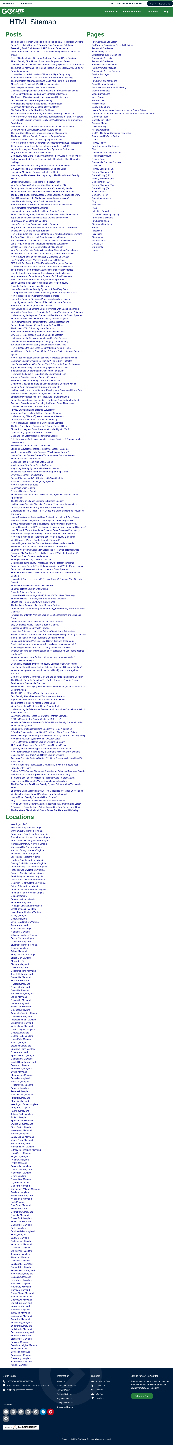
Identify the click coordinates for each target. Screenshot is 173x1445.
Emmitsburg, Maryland (21, 1322)
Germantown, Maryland (22, 1212)
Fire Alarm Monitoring (102, 224)
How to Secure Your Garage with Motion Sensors (34, 224)
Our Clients (152, 11)
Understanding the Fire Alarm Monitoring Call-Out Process (38, 338)
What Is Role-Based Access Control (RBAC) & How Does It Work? (42, 253)
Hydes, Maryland (19, 1163)
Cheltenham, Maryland (22, 1059)
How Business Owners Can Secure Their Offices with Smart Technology (45, 364)
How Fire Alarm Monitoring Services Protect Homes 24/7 (38, 332)
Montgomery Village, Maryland (25, 1189)
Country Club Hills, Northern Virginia (28, 863)
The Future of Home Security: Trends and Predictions (36, 380)
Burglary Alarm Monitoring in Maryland (29, 221)
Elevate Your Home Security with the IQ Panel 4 (33, 602)
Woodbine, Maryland (21, 902)
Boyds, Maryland (19, 1348)
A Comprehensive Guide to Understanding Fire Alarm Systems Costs (44, 292)
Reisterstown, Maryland (22, 1085)
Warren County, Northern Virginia (26, 831)
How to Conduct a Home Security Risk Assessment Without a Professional (46, 143)
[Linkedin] (43, 1412)
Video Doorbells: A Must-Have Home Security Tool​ (35, 706)
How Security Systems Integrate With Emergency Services (39, 94)
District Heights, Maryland (23, 1029)
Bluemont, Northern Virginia (24, 945)
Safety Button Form (101, 107)
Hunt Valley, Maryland (21, 1169)
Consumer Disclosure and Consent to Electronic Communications (123, 113)
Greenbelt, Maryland (20, 1010)
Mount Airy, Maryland (21, 1287)
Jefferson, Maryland (20, 1309)
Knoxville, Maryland (20, 1306)
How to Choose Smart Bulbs (24, 485)
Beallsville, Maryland (21, 1221)
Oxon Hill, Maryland (20, 987)
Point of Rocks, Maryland (23, 1270)
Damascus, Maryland (21, 1277)
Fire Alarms (97, 237)
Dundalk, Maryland (20, 1215)
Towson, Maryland (19, 1042)
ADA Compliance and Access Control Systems (33, 87)
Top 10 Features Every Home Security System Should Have (39, 367)
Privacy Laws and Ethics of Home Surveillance (33, 410)
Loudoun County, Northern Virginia (27, 860)
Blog (166, 11)
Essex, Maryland (19, 1208)
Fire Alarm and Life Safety (104, 42)
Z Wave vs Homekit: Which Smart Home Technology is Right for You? (44, 524)
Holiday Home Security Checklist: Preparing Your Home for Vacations (44, 504)
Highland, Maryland (20, 932)
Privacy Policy (99, 143)
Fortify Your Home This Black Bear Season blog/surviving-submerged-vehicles (48, 634)
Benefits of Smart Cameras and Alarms (29, 556)
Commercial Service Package (106, 71)
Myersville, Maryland (21, 1283)
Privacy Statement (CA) (103, 185)
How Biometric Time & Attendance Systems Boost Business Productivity (45, 530)
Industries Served (132, 11)
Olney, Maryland (18, 1176)
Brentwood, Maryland (21, 1065)
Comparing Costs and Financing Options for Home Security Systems (43, 384)
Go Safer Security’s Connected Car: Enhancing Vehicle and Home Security (47, 677)
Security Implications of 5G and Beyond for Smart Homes (38, 325)
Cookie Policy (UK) (101, 175)
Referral (96, 78)
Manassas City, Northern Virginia (26, 847)
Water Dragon (98, 97)
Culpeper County (19, 896)
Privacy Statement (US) (103, 169)
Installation (97, 234)
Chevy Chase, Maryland (22, 1293)
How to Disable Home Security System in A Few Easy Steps (39, 289)
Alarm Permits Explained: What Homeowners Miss (35, 84)
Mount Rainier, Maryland (22, 994)
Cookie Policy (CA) (101, 188)
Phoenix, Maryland (20, 1101)
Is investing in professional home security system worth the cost (41, 647)
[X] (20, 1412)
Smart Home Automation (103, 84)
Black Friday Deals (101, 51)
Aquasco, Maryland (20, 1088)
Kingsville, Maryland (20, 1156)
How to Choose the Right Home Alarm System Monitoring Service (42, 520)
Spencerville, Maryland (22, 1121)
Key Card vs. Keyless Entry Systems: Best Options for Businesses (42, 149)
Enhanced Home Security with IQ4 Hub (29, 589)
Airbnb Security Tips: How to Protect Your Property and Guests (40, 61)
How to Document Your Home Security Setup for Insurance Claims (42, 126)
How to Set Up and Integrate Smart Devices (31, 305)
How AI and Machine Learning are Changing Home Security (39, 341)
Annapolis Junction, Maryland (25, 1013)
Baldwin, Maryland (20, 1238)
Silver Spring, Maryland (22, 1127)
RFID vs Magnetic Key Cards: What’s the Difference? (36, 719)
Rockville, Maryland (20, 1143)
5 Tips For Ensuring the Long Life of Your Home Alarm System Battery (44, 732)
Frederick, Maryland (20, 1319)
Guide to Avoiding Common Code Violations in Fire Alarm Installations (44, 91)
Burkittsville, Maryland (21, 1329)
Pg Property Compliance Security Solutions (112, 45)
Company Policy (100, 195)
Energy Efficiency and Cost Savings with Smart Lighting (37, 478)
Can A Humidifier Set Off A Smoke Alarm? (30, 406)
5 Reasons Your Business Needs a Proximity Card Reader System (42, 778)
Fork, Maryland (18, 1202)
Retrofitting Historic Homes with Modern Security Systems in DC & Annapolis (47, 64)
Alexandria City (18, 961)
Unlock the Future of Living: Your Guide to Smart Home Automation (43, 631)
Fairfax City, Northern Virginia (25, 886)
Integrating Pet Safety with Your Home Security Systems (37, 638)
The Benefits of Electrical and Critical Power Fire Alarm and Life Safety (44, 810)
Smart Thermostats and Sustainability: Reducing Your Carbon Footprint (45, 400)
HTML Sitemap (99, 191)
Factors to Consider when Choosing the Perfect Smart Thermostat (42, 403)
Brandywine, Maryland (21, 1068)
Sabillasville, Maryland (22, 1264)
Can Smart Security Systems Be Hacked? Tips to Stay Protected (41, 361)
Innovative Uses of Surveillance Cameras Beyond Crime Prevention (43, 240)
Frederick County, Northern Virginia (28, 870)
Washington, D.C (19, 824)
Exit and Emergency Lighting (105, 214)
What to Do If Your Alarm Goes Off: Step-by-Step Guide (37, 247)
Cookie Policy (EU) (101, 182)
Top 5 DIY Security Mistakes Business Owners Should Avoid (40, 218)
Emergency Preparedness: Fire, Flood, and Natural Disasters (40, 397)
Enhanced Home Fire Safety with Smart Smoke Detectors (38, 599)
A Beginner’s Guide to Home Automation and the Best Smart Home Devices (47, 807)
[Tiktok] (35, 1412)
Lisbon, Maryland (19, 919)
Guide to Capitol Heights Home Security (30, 286)
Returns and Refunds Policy (105, 136)
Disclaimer (97, 165)
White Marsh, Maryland (22, 1026)
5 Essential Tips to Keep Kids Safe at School (32, 462)
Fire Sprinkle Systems (102, 218)
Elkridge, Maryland (20, 964)
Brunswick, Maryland (21, 1335)
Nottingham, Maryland (21, 1130)
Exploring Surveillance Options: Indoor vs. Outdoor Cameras (40, 449)
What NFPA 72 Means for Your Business (30, 231)
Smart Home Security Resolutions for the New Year (35, 182)
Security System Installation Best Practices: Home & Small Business (43, 191)
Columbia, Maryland (20, 990)
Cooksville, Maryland (21, 977)
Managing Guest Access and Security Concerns (33, 377)
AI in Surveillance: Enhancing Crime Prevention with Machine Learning (45, 309)
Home (95, 250)
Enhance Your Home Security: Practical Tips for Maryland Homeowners (45, 550)
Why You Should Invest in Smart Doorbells (31, 152)
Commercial (26, 3)
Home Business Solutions (104, 64)
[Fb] (6, 1412)
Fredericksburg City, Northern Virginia (29, 867)
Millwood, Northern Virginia (24, 935)
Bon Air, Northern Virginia (23, 899)
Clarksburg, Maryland (21, 1358)
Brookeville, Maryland (21, 1339)
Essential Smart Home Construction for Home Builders (37, 621)
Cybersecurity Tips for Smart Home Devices (32, 432)
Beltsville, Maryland (20, 1078)
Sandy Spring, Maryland (22, 1137)
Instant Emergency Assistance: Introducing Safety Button (119, 110)
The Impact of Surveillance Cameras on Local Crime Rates (39, 546)
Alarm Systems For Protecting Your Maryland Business (37, 507)
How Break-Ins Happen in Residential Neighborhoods (36, 104)
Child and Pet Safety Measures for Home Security (34, 436)
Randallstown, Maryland (22, 1094)
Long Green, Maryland (21, 1153)
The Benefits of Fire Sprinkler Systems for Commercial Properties (42, 270)
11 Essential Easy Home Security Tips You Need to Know (38, 745)
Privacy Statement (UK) (103, 172)
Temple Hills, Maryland (22, 974)
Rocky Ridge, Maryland (22, 1267)
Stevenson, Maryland (21, 1046)
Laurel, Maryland (19, 997)
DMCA (95, 139)
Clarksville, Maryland (21, 1000)
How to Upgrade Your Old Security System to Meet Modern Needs (42, 543)
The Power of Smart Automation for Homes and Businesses (39, 97)
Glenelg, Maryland (19, 948)
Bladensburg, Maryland (22, 1075)
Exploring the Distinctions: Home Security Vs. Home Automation (41, 729)
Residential (8, 3)
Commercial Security (102, 58)
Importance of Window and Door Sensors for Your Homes (38, 699)
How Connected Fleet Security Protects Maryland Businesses (40, 165)
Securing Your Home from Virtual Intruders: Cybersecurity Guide (41, 188)
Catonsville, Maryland (21, 1225)
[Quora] (6, 1418)
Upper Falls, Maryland (21, 1039)
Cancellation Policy (101, 120)
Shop (94, 149)
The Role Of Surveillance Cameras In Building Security (37, 501)
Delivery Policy (99, 126)
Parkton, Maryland (19, 1117)
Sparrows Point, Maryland (23, 1049)
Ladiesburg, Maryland (21, 1303)
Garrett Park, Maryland (21, 1218)
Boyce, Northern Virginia (22, 938)
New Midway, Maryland (22, 1274)
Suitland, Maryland (20, 980)
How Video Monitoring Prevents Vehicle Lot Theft (34, 172)
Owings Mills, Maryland (22, 1124)
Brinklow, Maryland (20, 1342)
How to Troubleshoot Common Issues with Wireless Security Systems (44, 358)
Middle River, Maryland (22, 1140)
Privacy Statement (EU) (103, 178)
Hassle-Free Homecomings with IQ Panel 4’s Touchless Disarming (43, 595)
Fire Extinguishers (100, 221)
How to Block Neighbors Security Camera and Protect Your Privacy (43, 533)
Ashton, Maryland (19, 1365)
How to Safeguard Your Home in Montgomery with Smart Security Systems (46, 234)
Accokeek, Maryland (20, 1091)
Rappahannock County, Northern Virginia (30, 837)
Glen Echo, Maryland (21, 1205)
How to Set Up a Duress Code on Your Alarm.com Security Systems (43, 455)
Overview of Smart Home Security (27, 475)
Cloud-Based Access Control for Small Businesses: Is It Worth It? (42, 266)
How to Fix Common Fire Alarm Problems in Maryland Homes (40, 299)
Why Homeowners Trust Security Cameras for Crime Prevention (41, 276)
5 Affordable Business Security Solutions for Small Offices (38, 345)
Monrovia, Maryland (20, 1290)
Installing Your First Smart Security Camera (31, 465)
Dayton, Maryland (19, 967)
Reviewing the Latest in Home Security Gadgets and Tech (38, 374)
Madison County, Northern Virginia (27, 850)
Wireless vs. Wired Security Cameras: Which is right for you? (40, 452)
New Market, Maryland (21, 1280)
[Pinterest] (50, 1412)
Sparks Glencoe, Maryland (23, 1055)
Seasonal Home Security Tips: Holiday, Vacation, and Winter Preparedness (47, 566)
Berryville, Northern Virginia (24, 954)
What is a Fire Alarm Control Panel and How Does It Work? (39, 794)
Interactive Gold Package (104, 68)
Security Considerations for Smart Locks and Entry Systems (39, 569)
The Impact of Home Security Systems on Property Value (38, 136)
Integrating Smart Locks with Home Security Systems (36, 413)
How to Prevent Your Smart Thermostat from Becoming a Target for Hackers (47, 117)
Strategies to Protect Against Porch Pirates (31, 559)
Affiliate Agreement (101, 130)
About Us (96, 205)
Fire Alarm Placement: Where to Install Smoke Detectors (37, 260)
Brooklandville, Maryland (23, 1231)
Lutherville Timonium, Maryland (26, 1150)
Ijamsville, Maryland (20, 1313)
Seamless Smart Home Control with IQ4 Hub (32, 586)
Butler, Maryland (18, 1228)
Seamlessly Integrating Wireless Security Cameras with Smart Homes (44, 664)
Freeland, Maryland (20, 1192)
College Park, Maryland (22, 1036)
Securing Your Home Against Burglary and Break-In (35, 387)
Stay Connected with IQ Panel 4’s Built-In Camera (35, 625)
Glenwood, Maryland (21, 941)
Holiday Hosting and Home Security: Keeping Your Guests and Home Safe (46, 390)
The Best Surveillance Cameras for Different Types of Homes (40, 426)
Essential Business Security (24, 491)
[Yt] (28, 1412)
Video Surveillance (101, 91)
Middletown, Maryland (21, 1296)
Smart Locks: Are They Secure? (26, 459)
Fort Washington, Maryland (23, 1020)
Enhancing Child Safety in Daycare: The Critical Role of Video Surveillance (47, 791)
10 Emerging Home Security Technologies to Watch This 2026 (40, 146)
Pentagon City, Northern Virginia (26, 906)
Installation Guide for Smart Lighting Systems (32, 481)
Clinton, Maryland (19, 1052)
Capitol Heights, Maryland (23, 1062)
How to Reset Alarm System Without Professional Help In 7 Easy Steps (45, 517)
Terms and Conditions (102, 48)
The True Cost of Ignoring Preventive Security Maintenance (39, 133)
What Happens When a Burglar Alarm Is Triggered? (35, 540)
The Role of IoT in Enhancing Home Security (32, 328)
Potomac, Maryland (20, 1160)
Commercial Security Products (106, 162)
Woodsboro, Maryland (21, 1244)
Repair (95, 227)
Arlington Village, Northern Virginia (27, 893)
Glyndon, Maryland (20, 1182)
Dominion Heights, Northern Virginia (28, 883)
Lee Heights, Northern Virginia (25, 857)
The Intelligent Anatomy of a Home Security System (35, 605)
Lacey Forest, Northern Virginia (26, 912)
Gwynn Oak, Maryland (21, 1179)
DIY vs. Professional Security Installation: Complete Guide (38, 169)
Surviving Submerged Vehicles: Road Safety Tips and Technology (42, 641)
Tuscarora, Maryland (20, 1254)
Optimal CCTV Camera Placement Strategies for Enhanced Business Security (48, 771)
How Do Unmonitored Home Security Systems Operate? (38, 742)
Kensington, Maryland (21, 1199)
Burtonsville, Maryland (21, 1326)
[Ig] (13, 1412)
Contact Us (97, 244)
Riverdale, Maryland (20, 984)
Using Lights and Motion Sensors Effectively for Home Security (41, 302)
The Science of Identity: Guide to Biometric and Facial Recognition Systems (47, 42)
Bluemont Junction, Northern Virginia (28, 889)
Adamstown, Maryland (21, 1355)
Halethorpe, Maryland (21, 1173)
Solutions (109, 11)
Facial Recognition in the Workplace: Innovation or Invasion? (40, 198)
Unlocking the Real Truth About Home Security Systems (37, 755)
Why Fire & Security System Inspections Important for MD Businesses (44, 227)
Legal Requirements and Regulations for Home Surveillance (40, 244)
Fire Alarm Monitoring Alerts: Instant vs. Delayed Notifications (40, 322)
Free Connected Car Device (105, 146)
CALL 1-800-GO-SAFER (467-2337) (126, 3)
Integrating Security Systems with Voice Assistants (35, 468)
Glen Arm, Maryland (20, 1186)
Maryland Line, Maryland (22, 1147)
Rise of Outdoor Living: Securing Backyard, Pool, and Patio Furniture (43, 58)
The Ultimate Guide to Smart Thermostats (30, 445)
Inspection (97, 231)
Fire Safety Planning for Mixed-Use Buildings (32, 110)
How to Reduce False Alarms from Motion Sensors (35, 296)
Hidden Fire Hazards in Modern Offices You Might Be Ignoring (40, 74)
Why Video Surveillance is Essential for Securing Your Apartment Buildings (47, 312)
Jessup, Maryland (19, 925)
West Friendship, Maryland (23, 909)
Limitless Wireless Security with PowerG (30, 628)
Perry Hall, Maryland (20, 1107)
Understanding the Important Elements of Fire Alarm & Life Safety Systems (46, 315)
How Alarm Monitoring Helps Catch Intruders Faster (35, 201)
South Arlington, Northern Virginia (27, 876)
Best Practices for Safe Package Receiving (31, 100)
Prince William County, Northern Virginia (30, 840)
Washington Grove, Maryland (25, 1104)
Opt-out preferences (101, 198)
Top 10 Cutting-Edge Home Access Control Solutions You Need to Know (45, 195)
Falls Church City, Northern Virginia (28, 880)
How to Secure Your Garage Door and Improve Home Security (40, 774)
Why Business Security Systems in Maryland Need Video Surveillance (44, 250)
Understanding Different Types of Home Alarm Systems (37, 416)
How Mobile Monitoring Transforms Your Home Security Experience (43, 537)
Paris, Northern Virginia (22, 928)
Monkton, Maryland (20, 1134)
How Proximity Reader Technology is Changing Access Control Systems (45, 752)
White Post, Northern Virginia (25, 922)
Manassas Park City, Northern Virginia (29, 844)
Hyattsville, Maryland (21, 1007)
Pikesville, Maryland (20, 1098)
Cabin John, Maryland (21, 1316)
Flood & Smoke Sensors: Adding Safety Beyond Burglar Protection (42, 113)
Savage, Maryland (19, 915)
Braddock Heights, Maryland (24, 1345)
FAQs (94, 208)
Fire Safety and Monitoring (104, 81)
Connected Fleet (100, 117)
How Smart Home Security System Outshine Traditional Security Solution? (46, 667)
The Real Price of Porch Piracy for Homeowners (34, 693)
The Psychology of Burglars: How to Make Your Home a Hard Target (43, 81)
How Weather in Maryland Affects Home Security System (38, 211)
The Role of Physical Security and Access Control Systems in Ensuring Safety (48, 735)
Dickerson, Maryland (21, 1247)
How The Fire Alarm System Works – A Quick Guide (35, 739)
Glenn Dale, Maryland (21, 1016)
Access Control (99, 240)
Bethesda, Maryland (20, 1352)
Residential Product (101, 156)
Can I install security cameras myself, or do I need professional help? (43, 644)
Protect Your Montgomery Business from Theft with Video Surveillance (44, 214)
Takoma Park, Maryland (22, 1114)
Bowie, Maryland (19, 1072)
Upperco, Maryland (20, 1033)
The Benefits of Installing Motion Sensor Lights (33, 703)
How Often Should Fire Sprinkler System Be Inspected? (37, 279)
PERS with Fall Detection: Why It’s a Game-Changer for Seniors (41, 263)
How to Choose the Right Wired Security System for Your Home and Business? (48, 527)
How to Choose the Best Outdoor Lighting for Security (36, 139)
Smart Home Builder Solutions (106, 55)
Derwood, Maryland (20, 1261)
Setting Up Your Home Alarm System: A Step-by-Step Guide (39, 472)
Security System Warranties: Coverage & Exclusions (36, 130)
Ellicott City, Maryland (21, 958)
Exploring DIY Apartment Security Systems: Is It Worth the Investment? (44, 553)
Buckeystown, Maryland (22, 1332)
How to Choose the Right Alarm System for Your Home (37, 393)
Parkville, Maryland (20, 1111)
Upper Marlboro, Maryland (23, 971)
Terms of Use (98, 100)
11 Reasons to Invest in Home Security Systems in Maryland (39, 318)
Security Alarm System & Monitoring (109, 87)
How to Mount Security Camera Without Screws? (34, 797)
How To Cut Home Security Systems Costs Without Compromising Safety (46, 804)
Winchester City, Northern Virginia (27, 827)
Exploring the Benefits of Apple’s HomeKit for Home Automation (41, 748)
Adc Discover (98, 104)
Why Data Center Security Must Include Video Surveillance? (39, 800)
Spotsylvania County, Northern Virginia (29, 834)
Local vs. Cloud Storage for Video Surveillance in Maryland (39, 781)
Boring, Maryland (19, 1234)
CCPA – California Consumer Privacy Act (111, 133)
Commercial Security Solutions (107, 152)
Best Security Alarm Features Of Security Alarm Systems (38, 696)
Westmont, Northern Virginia (24, 853)
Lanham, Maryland (20, 1003)
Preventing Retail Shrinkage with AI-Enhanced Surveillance (39, 48)
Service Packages (100, 74)
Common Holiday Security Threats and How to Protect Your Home (42, 563)
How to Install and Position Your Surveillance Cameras (37, 423)
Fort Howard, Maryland (22, 1195)
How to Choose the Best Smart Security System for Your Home (41, 348)
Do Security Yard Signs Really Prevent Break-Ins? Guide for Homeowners (46, 156)
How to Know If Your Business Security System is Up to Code (40, 257)
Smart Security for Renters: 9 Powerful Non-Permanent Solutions (42, 45)
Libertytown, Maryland (21, 1300)
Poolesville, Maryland (21, 1166)
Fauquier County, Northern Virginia (27, 873)
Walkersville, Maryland (21, 1251)
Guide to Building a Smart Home (26, 592)
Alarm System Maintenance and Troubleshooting (34, 419)
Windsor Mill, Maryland (22, 1023)
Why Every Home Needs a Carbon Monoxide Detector (37, 335)
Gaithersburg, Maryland (22, 1241)
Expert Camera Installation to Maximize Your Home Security (39, 283)
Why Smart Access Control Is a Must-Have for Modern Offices (40, 185)
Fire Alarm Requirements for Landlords (29, 208)
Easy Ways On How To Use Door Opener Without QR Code (39, 716)
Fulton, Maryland (19, 951)
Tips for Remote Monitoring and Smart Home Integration (37, 371)
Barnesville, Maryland (21, 1361)
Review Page (98, 159)
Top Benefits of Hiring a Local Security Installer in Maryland (39, 237)
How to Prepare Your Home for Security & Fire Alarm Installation (41, 205)
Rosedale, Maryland (20, 1081)
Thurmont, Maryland (20, 1257)
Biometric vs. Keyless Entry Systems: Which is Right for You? (40, 429)
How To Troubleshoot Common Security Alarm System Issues (40, 273)
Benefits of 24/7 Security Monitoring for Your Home (35, 107)
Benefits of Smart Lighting (23, 488)
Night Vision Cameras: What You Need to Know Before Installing (42, 78)
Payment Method (100, 123)
